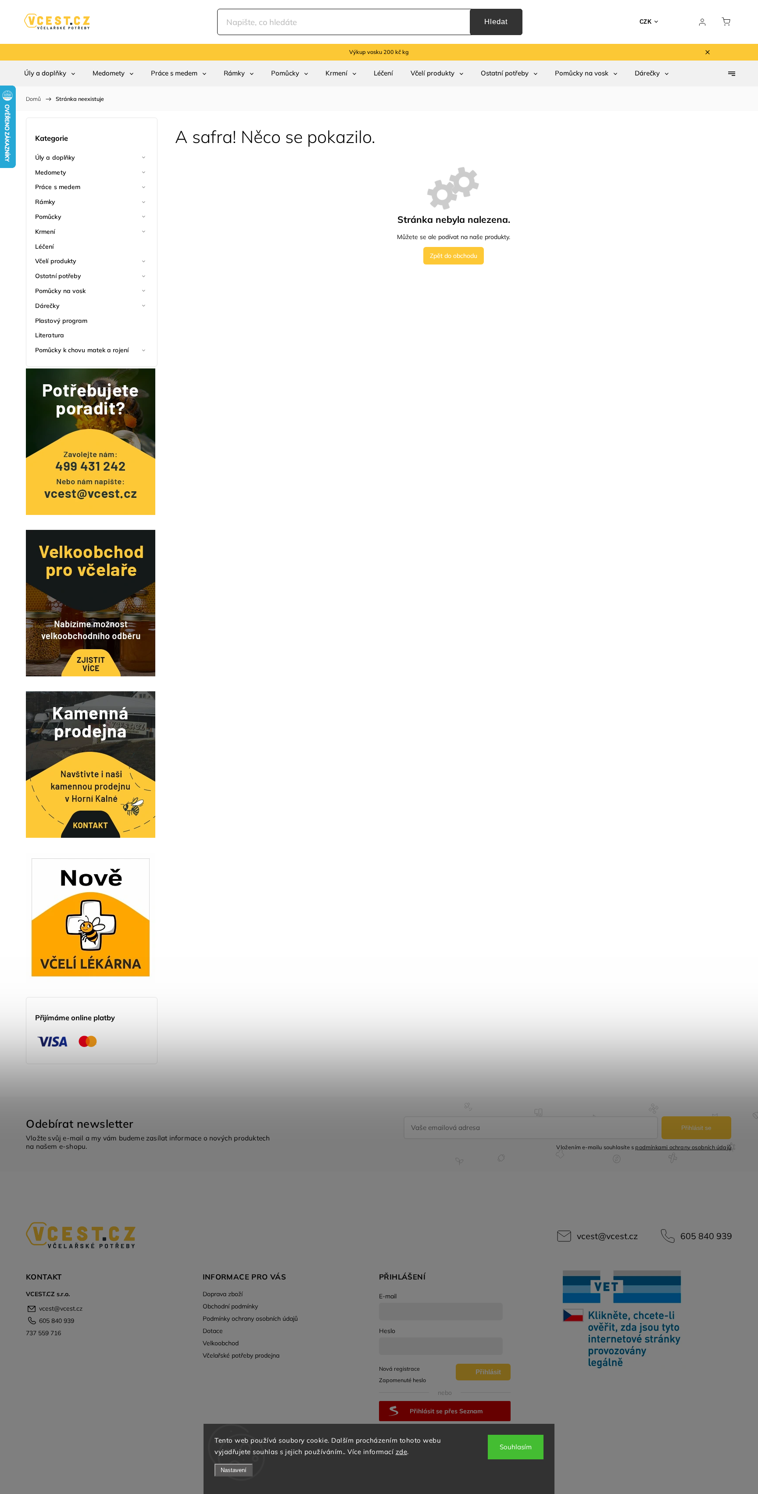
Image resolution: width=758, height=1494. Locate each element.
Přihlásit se (696, 1127)
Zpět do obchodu (453, 256)
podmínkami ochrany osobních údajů (683, 1147)
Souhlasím (516, 1447)
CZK (646, 21)
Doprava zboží (223, 1294)
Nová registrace (399, 1368)
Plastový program (61, 321)
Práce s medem (57, 187)
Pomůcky (48, 217)
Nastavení (234, 1470)
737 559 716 (43, 1333)
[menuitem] (49, 73)
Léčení (44, 246)
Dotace (213, 1331)
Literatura (49, 335)
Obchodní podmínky (230, 1306)
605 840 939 (706, 1235)
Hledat (496, 22)
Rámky (45, 202)
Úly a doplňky (55, 157)
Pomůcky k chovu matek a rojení (82, 350)
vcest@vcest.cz (607, 1235)
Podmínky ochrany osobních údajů (250, 1318)
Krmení (45, 232)
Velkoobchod (221, 1343)
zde (402, 1452)
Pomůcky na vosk (60, 291)
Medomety (50, 172)
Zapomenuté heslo (402, 1379)
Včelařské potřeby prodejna (241, 1355)
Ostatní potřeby (58, 276)
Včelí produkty (55, 261)
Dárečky (47, 306)
